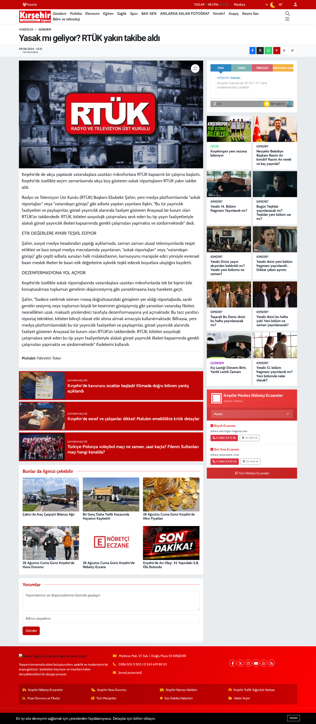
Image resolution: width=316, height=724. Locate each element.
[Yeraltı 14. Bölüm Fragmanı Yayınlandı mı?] (229, 184)
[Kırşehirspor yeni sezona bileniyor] (229, 129)
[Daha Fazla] (276, 50)
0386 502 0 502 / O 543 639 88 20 (142, 664)
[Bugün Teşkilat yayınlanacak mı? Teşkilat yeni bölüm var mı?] (275, 184)
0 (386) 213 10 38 (226, 437)
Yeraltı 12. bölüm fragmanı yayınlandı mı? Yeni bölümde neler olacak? (274, 374)
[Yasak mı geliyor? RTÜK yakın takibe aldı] (111, 114)
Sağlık (121, 13)
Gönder (31, 630)
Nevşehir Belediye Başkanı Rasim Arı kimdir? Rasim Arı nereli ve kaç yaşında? (273, 157)
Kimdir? (219, 13)
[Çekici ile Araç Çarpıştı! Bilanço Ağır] (51, 494)
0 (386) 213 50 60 (226, 461)
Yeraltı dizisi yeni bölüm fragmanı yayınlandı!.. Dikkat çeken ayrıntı (274, 266)
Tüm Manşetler (106, 698)
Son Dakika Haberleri (178, 698)
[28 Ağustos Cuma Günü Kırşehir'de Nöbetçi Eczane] (111, 542)
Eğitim (108, 13)
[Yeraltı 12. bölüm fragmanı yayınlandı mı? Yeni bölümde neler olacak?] (275, 346)
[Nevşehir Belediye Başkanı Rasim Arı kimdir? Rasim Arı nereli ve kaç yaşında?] (275, 129)
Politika (76, 13)
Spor (134, 13)
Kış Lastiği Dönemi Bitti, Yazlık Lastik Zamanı (228, 370)
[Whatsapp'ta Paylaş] (268, 50)
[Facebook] (232, 663)
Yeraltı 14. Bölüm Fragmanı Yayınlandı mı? (228, 208)
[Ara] (288, 14)
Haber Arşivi (242, 698)
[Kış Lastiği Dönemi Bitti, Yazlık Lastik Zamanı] (229, 346)
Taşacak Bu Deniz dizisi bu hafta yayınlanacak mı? (227, 321)
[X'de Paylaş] (260, 50)
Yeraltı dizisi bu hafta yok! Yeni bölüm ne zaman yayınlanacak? (272, 321)
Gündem (59, 13)
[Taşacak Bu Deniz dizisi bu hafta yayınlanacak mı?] (229, 294)
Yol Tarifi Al (251, 437)
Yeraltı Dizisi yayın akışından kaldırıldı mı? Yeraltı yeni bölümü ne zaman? (227, 268)
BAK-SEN (148, 13)
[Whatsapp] (263, 663)
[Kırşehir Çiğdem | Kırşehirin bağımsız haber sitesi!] (35, 16)
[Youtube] (255, 663)
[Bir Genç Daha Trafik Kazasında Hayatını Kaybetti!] (111, 494)
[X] (240, 663)
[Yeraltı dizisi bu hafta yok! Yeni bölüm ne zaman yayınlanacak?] (275, 294)
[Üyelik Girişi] (293, 4)
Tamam (294, 717)
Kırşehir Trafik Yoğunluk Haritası (254, 690)
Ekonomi (92, 13)
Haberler (26, 29)
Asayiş (234, 13)
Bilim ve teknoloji (66, 19)
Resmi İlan (250, 13)
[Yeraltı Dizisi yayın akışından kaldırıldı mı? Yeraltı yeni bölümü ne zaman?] (229, 239)
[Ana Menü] (287, 19)
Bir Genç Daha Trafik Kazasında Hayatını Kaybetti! (106, 516)
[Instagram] (248, 663)
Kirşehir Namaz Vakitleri (181, 690)
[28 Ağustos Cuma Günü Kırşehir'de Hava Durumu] (51, 542)
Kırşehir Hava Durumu (111, 690)
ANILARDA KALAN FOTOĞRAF (184, 13)
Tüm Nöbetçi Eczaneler (254, 473)
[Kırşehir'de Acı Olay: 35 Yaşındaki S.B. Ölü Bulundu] (171, 542)
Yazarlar (32, 4)
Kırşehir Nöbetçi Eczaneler (45, 690)
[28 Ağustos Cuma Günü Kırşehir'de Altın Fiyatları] (171, 494)
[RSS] (271, 663)
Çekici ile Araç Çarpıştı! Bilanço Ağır (49, 514)
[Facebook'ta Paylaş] (253, 50)
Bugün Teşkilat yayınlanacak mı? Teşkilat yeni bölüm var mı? (273, 212)
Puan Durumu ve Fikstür (44, 698)
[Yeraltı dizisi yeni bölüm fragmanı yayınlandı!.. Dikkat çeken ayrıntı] (275, 239)
